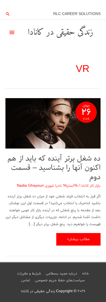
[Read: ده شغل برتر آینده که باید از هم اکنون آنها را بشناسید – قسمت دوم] (53, 124)
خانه (85, 273)
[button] (7, 13)
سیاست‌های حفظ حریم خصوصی (60, 280)
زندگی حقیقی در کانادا (60, 32)
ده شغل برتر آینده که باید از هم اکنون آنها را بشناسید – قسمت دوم (54, 167)
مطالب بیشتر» (78, 240)
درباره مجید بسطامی (61, 273)
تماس (25, 280)
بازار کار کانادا (91, 185)
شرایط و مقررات (29, 273)
